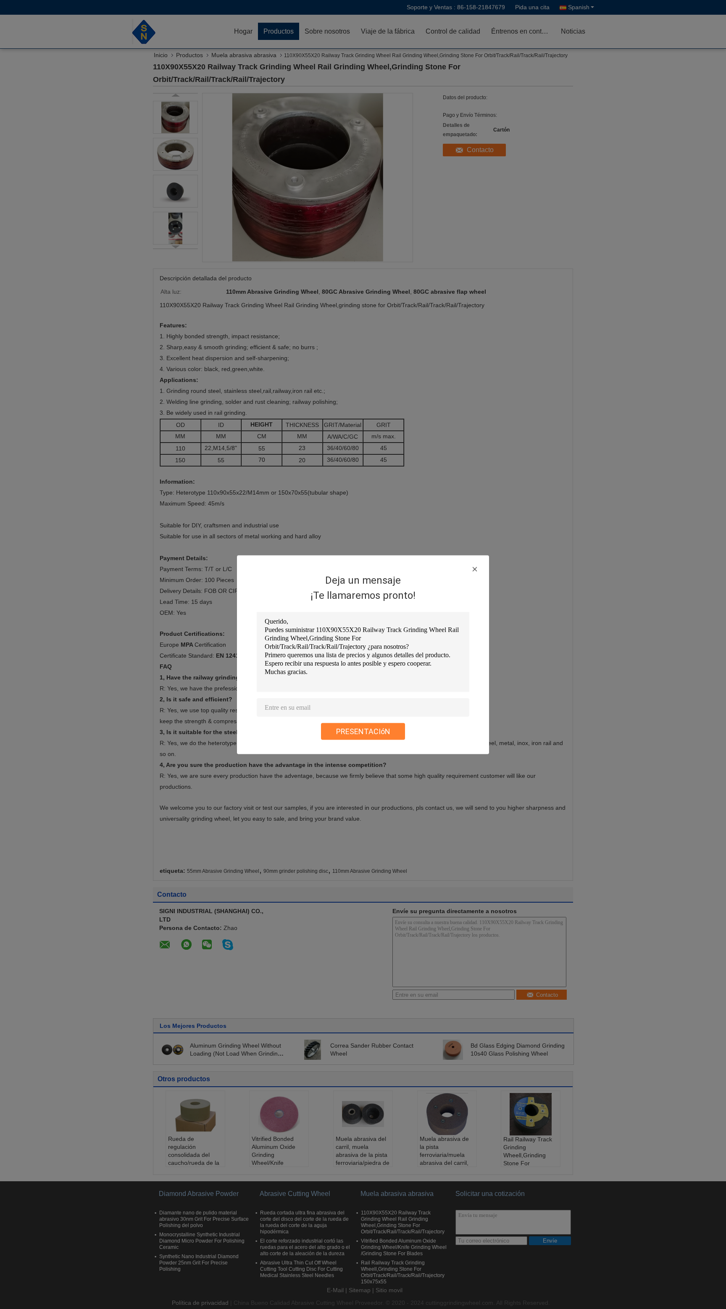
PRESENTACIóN (363, 731)
